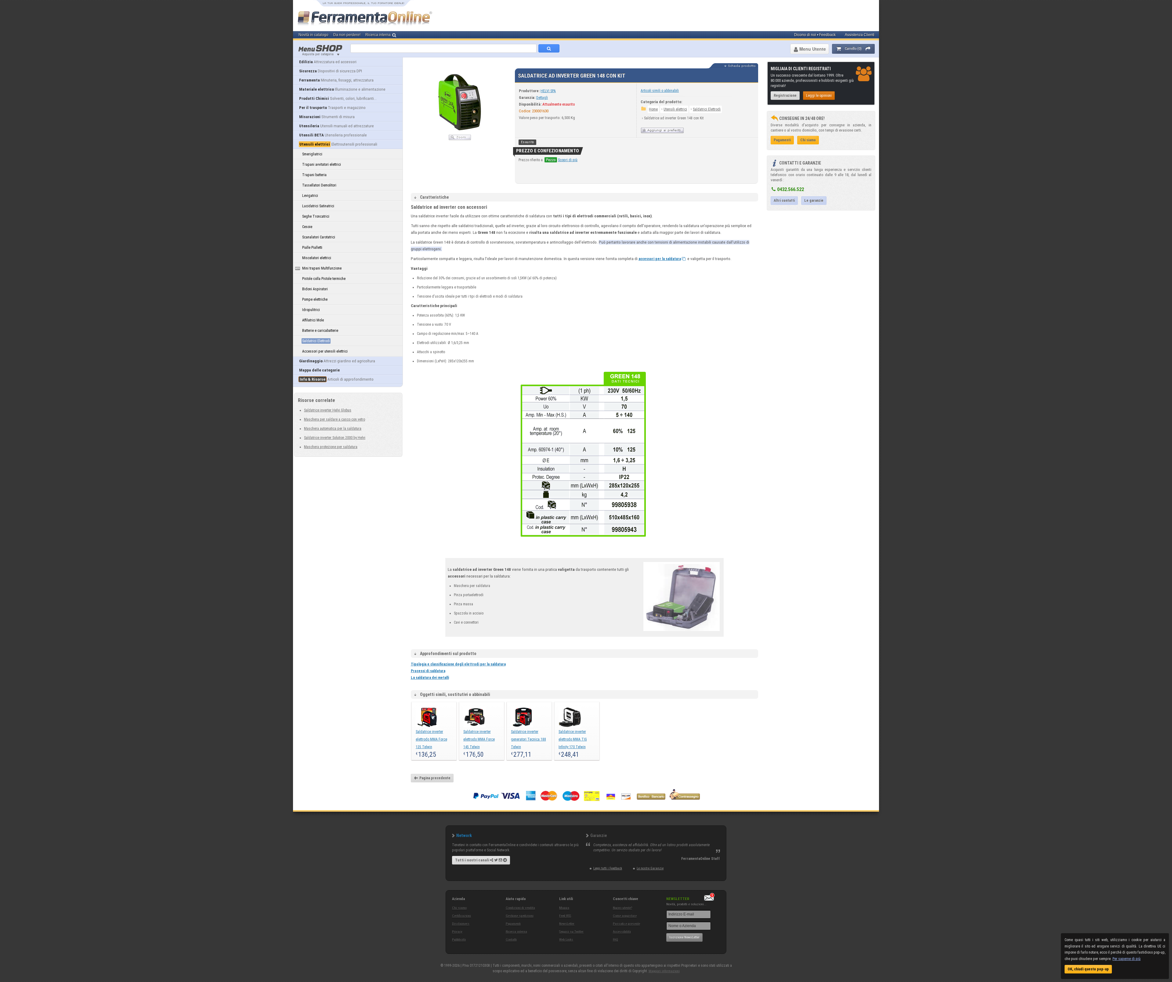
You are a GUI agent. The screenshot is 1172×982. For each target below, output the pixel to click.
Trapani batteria (314, 175)
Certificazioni (461, 916)
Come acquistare (625, 916)
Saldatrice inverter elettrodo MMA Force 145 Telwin (479, 739)
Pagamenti (513, 924)
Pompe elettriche (314, 299)
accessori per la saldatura (659, 259)
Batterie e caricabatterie (320, 330)
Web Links (566, 940)
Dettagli (542, 98)
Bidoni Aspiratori (315, 289)
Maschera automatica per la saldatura (332, 428)
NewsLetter (566, 924)
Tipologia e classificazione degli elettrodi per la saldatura (458, 664)
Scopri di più (567, 160)
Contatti (511, 940)
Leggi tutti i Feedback (607, 868)
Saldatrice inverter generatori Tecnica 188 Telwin (528, 739)
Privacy (457, 932)
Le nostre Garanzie (650, 868)
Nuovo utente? (622, 908)
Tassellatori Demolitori (319, 185)
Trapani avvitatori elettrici (321, 164)
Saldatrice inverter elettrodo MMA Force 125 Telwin (431, 739)
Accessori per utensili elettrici (325, 351)
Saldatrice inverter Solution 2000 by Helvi (334, 438)
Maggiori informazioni (664, 971)
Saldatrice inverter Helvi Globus (327, 410)
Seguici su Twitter (571, 932)
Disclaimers (460, 924)
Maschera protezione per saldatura (330, 447)
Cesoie (307, 227)
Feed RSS (565, 916)
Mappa (564, 908)
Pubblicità (459, 940)
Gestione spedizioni (520, 916)
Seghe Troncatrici (315, 216)
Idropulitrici (311, 310)
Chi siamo (459, 908)
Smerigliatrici (312, 154)
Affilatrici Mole (313, 320)
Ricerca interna (516, 932)
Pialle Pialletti (312, 247)
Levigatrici (310, 196)
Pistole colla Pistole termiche (323, 279)
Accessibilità (622, 932)
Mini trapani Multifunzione (322, 268)
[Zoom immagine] (460, 139)
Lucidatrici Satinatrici (318, 206)
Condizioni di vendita (520, 908)
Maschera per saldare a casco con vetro (334, 419)
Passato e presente (626, 924)
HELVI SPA (548, 91)
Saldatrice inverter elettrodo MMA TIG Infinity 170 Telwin (573, 739)
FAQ (615, 940)
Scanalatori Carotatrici (318, 237)
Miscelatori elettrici (316, 258)
